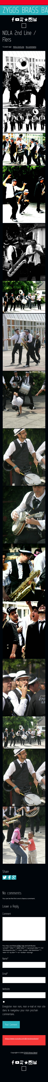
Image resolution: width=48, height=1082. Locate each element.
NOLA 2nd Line (18, 47)
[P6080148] (24, 835)
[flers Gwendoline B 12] (24, 629)
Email (5, 974)
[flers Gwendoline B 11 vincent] (24, 572)
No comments (31, 47)
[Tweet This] (4, 877)
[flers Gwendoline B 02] (24, 120)
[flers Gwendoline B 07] (24, 342)
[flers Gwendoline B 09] (24, 457)
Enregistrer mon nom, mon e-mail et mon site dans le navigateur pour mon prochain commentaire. (23, 1010)
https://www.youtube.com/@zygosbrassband (21, 1038)
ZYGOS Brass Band (25, 10)
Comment (6, 914)
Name (5, 958)
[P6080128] (24, 732)
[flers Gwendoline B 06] (24, 297)
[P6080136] (24, 777)
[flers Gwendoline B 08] (24, 399)
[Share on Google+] (14, 877)
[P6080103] (24, 687)
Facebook (13, 19)
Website (6, 989)
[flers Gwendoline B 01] (24, 79)
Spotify (21, 19)
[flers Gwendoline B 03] (24, 149)
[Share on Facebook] (9, 877)
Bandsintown (35, 19)
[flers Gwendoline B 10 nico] (24, 514)
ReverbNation (26, 19)
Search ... (24, 25)
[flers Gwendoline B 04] (24, 194)
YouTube (17, 19)
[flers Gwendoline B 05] (24, 251)
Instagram (30, 19)
